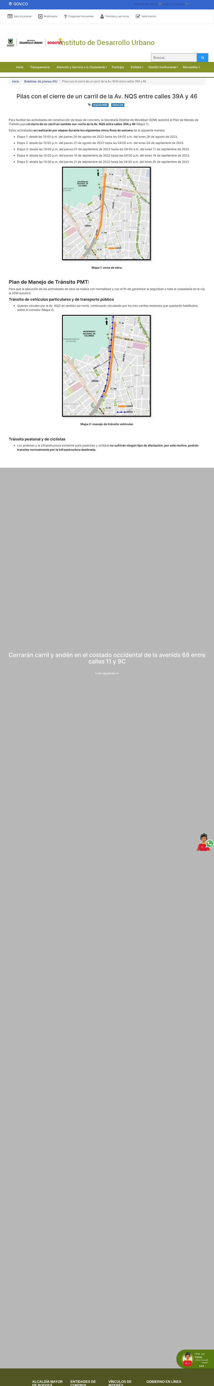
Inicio (15, 81)
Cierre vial (117, 105)
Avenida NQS (100, 105)
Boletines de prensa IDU (40, 81)
